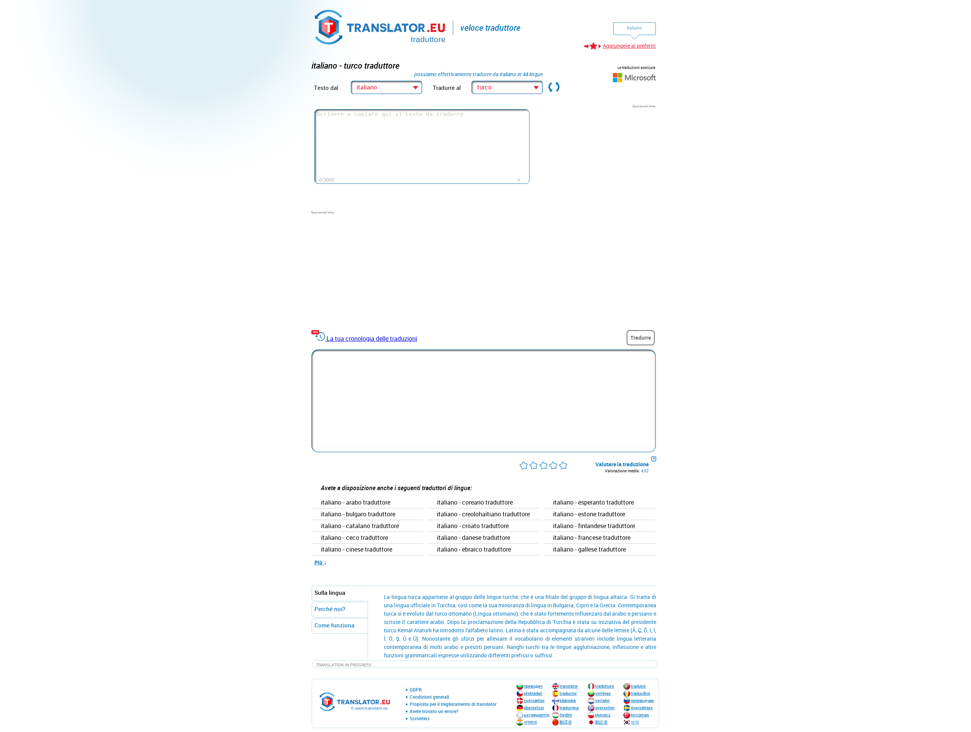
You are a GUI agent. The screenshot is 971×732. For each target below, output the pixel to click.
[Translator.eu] (380, 25)
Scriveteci (419, 718)
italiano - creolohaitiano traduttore (483, 514)
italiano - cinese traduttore (356, 549)
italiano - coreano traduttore (475, 502)
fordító (565, 715)
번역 (635, 722)
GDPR (416, 690)
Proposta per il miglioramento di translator (453, 704)
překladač (533, 693)
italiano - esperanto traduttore (593, 502)
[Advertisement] (599, 155)
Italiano (634, 28)
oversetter (605, 707)
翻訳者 (601, 722)
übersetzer (534, 707)
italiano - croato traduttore (473, 526)
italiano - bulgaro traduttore (358, 514)
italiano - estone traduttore (589, 514)
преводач (533, 686)
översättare (642, 707)
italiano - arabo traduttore (355, 502)
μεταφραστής (537, 715)
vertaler (602, 700)
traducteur (569, 707)
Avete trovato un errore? (434, 711)
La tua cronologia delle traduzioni (372, 338)
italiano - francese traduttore (591, 538)
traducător (640, 693)
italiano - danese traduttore (473, 538)
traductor (568, 693)
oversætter (534, 700)
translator (568, 686)
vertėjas (603, 693)
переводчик (642, 700)
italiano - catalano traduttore (360, 526)
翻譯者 (565, 722)
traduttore (604, 686)
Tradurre (640, 337)
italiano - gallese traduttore (589, 549)
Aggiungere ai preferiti (629, 45)
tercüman (640, 715)
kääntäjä (567, 700)
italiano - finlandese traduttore (594, 526)
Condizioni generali (429, 697)
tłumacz (603, 715)
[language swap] (554, 87)
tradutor (638, 686)
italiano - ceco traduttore (354, 538)
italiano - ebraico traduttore (474, 549)
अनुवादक (530, 722)
